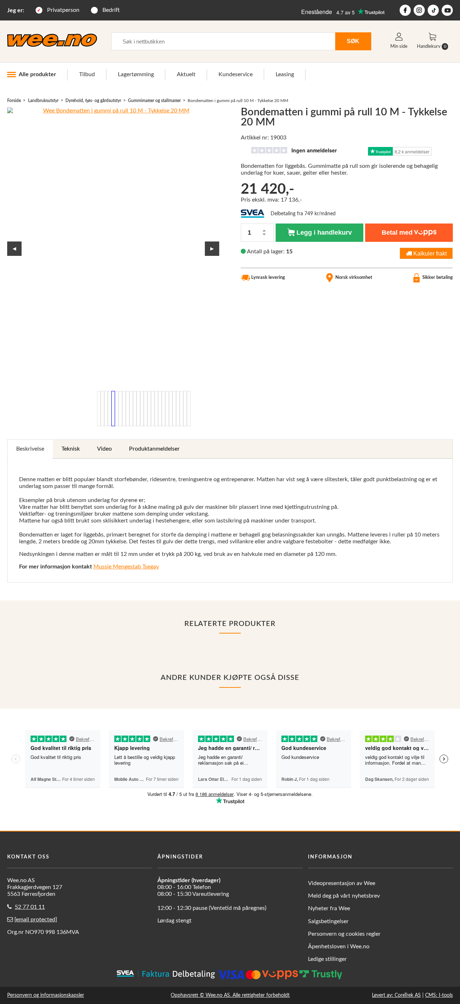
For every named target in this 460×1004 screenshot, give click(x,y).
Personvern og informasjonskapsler (45, 995)
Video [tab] (104, 449)
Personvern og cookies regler (344, 934)
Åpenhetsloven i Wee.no (338, 946)
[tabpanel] (230, 520)
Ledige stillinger (327, 959)
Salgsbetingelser (328, 921)
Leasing (285, 74)
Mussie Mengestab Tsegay (126, 567)
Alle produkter (37, 74)
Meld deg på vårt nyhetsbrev (344, 896)
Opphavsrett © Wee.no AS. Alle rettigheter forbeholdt (230, 995)
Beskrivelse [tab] (30, 449)
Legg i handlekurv (323, 232)
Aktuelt (186, 74)
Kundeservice (235, 74)
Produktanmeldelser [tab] (154, 449)
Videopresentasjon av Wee (341, 883)
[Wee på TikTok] (433, 10)
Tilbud (87, 74)
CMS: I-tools (439, 995)
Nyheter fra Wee (329, 908)
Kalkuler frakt (429, 253)
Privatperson (63, 10)
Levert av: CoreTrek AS (396, 995)
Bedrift (111, 10)
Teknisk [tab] (70, 449)
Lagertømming (136, 74)
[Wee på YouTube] (447, 10)
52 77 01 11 (30, 907)
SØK (353, 41)
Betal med (397, 232)
